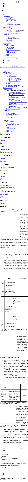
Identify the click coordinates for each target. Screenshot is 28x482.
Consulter (2, 158)
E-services (6, 110)
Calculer (2, 167)
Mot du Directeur (10, 19)
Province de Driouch (15, 79)
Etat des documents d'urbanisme (18, 107)
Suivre (7, 149)
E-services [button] (6, 34)
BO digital (10, 185)
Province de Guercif (14, 81)
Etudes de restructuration (13, 33)
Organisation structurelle (13, 24)
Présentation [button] (6, 16)
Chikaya (4, 185)
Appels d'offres (10, 45)
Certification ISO (10, 52)
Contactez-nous (7, 55)
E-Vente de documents (12, 38)
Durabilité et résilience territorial (18, 93)
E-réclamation (10, 41)
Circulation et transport (15, 92)
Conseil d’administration (13, 50)
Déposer (2, 140)
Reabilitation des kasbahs (16, 95)
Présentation (6, 72)
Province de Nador (14, 78)
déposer (2, 194)
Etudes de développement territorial (16, 30)
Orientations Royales (12, 17)
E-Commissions (10, 37)
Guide (8, 54)
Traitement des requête (12, 48)
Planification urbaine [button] (8, 29)
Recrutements (10, 47)
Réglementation (7, 27)
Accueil (5, 14)
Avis (7, 51)
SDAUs (11, 96)
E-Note (8, 36)
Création (8, 21)
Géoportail (9, 40)
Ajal (1, 185)
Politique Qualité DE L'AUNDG (14, 26)
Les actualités (7, 43)
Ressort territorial (11, 20)
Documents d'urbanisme (13, 31)
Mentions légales (4, 467)
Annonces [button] (6, 44)
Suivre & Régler (9, 167)
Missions (8, 23)
